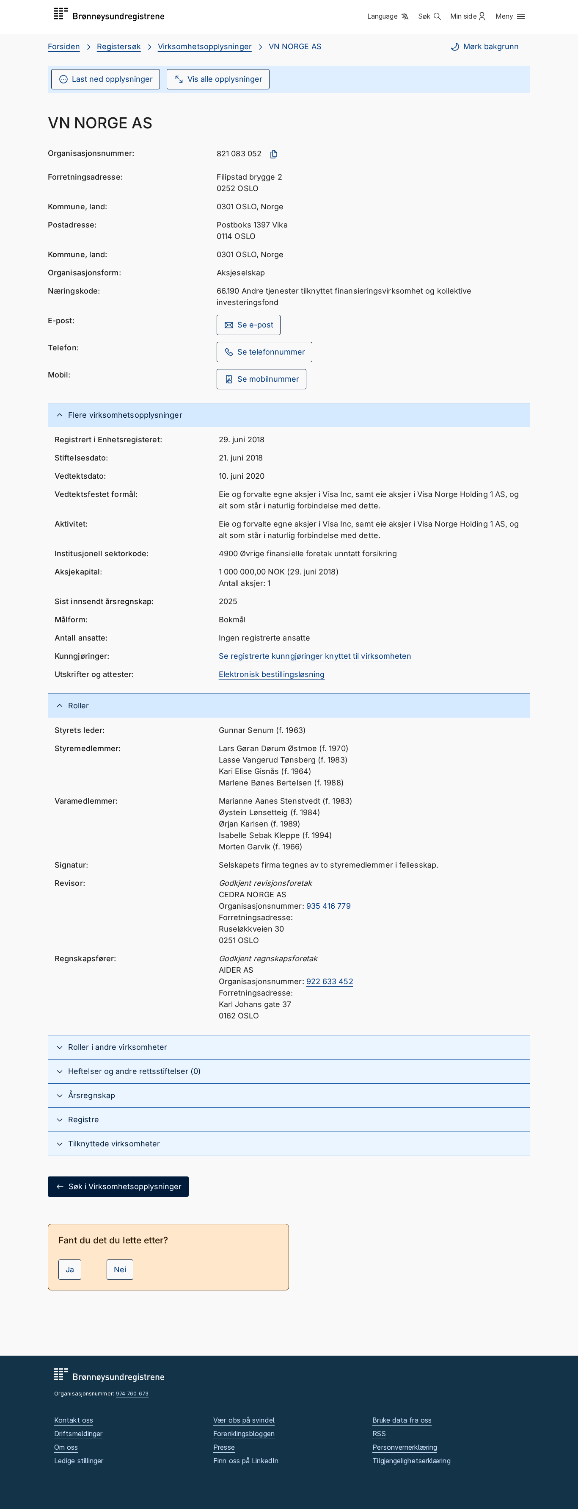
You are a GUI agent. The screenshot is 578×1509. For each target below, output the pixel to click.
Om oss (66, 1447)
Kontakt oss (73, 1420)
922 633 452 (329, 981)
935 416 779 (328, 906)
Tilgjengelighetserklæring (411, 1460)
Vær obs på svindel (244, 1420)
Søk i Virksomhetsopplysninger (125, 1186)
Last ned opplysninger (112, 79)
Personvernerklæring (404, 1447)
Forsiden (64, 46)
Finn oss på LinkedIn (245, 1460)
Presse (224, 1447)
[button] (388, 16)
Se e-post (255, 324)
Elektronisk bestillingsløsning (272, 674)
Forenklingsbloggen (244, 1433)
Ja (70, 1269)
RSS (378, 1433)
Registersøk (119, 46)
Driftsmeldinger (78, 1433)
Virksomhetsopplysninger (205, 46)
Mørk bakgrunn (491, 46)
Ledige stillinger (79, 1460)
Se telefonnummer (271, 351)
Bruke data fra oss (402, 1420)
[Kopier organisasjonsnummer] (274, 154)
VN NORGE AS (295, 46)
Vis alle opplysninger (224, 79)
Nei (120, 1269)
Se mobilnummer (268, 378)
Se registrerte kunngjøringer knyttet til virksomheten (315, 656)
